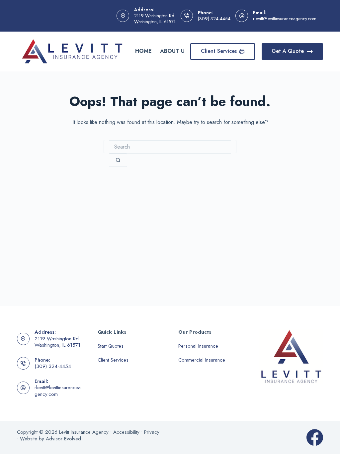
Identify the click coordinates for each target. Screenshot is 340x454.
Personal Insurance (198, 346)
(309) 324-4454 (214, 18)
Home (143, 51)
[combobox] (170, 147)
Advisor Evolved (63, 438)
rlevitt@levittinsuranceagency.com (284, 18)
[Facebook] (314, 437)
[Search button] (118, 160)
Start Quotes (111, 346)
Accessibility (126, 432)
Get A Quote (288, 51)
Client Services (219, 51)
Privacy (151, 432)
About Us (174, 51)
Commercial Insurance (201, 360)
